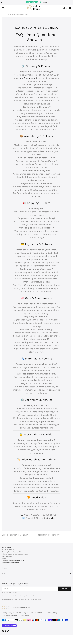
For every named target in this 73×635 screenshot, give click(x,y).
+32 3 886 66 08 (19, 560)
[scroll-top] (69, 624)
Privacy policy (37, 599)
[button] (2, 3)
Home (7, 14)
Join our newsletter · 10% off (36, 1)
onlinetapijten (23, 607)
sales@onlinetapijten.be (13, 562)
